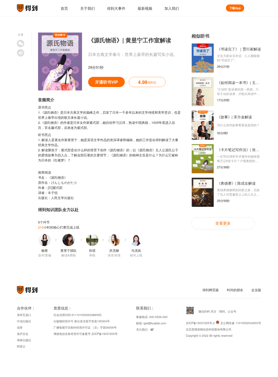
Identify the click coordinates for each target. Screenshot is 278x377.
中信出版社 (24, 321)
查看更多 (223, 223)
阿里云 (21, 346)
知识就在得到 (32, 290)
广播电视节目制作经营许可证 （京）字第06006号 (85, 327)
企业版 (256, 290)
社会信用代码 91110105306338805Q (77, 315)
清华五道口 (24, 315)
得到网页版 (210, 290)
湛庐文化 (22, 334)
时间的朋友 (235, 290)
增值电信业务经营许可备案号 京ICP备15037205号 (86, 334)
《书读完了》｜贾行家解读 (239, 48)
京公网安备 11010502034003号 (240, 323)
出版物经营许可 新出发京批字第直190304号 (82, 321)
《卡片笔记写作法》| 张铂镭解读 (243, 149)
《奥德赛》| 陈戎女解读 (236, 183)
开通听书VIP (106, 82)
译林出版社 (24, 340)
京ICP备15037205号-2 (200, 323)
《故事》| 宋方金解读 (234, 116)
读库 (20, 327)
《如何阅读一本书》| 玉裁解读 (242, 82)
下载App (235, 8)
